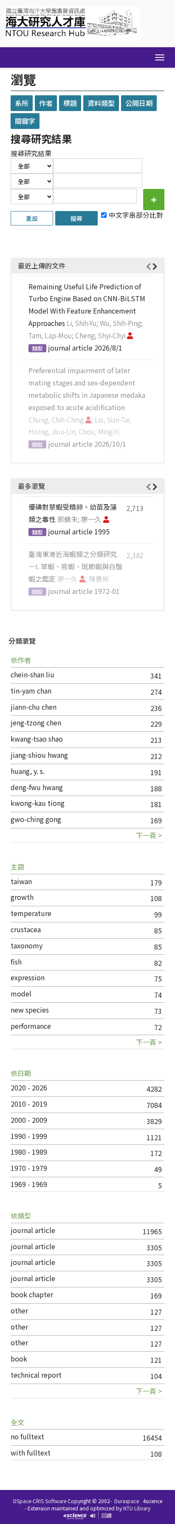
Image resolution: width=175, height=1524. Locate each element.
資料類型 (101, 103)
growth (22, 897)
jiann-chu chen (33, 707)
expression (28, 977)
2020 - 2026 (29, 1087)
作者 (46, 103)
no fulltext (27, 1436)
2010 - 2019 (29, 1104)
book (19, 1358)
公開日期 (138, 103)
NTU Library (136, 1508)
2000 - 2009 (29, 1120)
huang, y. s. (28, 771)
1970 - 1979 (29, 1168)
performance (31, 1026)
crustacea (26, 929)
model (21, 993)
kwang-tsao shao (37, 738)
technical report (36, 1375)
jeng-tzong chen (36, 722)
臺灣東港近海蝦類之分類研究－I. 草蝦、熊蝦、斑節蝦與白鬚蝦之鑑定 (75, 566)
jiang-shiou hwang (39, 755)
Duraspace (126, 1500)
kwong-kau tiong (38, 803)
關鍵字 (25, 121)
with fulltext (31, 1452)
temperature (31, 913)
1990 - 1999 (29, 1136)
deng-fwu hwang (37, 787)
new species (30, 1010)
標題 (70, 103)
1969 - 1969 (29, 1184)
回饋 (107, 1515)
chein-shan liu (32, 674)
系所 (21, 103)
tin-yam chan (31, 690)
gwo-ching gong (36, 819)
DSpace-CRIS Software (39, 1500)
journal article (33, 1230)
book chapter (32, 1294)
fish (16, 961)
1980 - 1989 (29, 1152)
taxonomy (26, 945)
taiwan (21, 881)
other (19, 1310)
